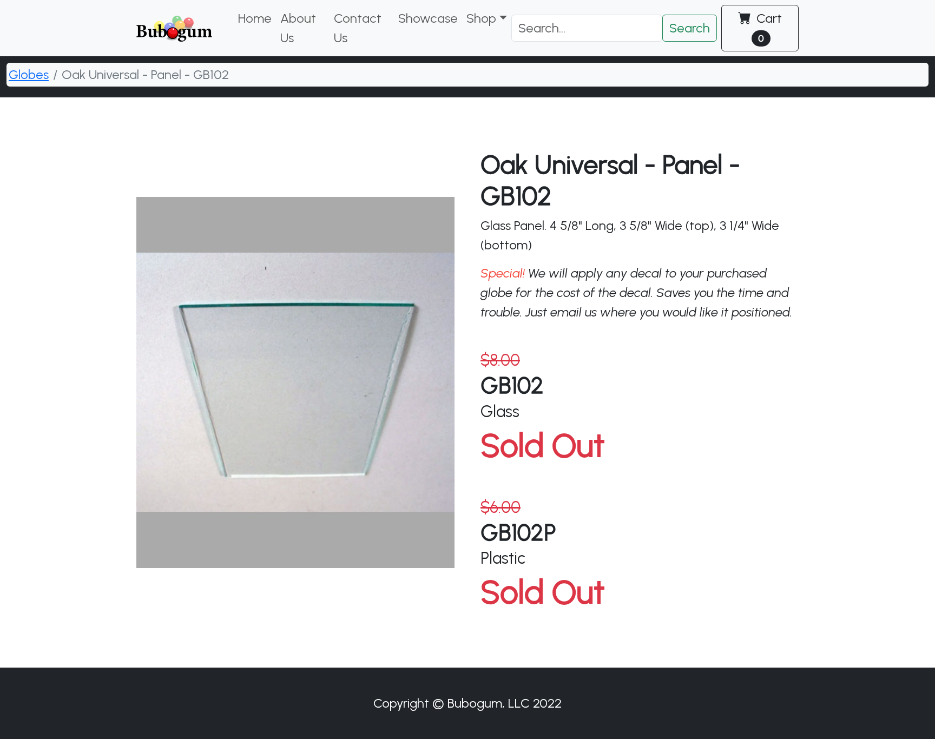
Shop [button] (481, 18)
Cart (767, 27)
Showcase (428, 18)
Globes (29, 74)
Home (255, 18)
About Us (298, 27)
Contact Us (357, 27)
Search (689, 28)
